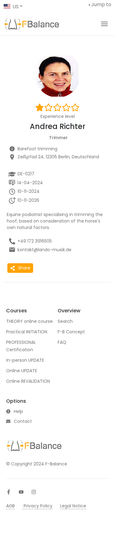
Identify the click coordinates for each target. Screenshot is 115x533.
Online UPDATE (21, 371)
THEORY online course (29, 321)
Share (24, 268)
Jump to (101, 4)
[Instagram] (33, 491)
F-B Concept (71, 332)
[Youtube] (21, 491)
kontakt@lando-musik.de (44, 250)
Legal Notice (73, 506)
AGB (10, 506)
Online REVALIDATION (28, 381)
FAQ (62, 342)
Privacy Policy (37, 506)
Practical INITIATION (26, 332)
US (16, 6)
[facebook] (8, 491)
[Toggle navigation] (104, 24)
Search (65, 321)
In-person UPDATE (25, 360)
